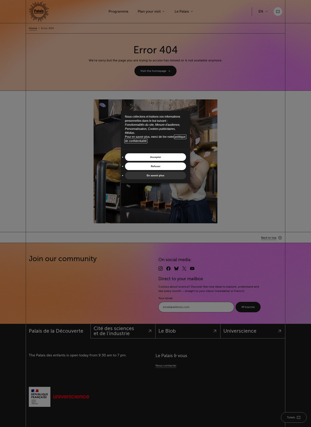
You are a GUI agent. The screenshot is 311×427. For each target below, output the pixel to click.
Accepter (155, 157)
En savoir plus (155, 175)
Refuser (155, 166)
